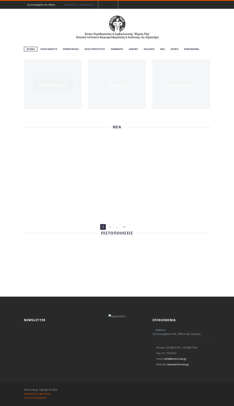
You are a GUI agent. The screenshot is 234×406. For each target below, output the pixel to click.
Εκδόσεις (149, 49)
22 (124, 226)
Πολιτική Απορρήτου (35, 397)
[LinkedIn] (110, 5)
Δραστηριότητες (94, 49)
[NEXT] (131, 227)
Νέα (162, 49)
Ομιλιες (133, 49)
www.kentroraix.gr (178, 364)
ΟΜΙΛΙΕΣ (117, 85)
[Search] (205, 49)
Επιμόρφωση (71, 49)
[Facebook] (105, 5)
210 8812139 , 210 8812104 (78, 4)
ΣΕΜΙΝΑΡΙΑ (181, 85)
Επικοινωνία (191, 49)
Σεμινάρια (117, 49)
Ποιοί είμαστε (48, 49)
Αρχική (31, 49)
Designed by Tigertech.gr (37, 393)
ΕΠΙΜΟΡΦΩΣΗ (52, 85)
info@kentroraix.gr (175, 359)
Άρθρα (174, 49)
